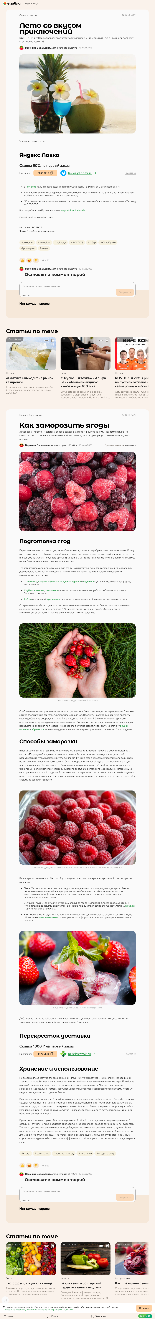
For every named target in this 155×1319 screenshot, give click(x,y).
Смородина (30, 581)
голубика (65, 581)
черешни (24, 729)
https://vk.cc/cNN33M (73, 210)
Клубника (29, 590)
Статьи (22, 15)
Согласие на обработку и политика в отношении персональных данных (38, 1309)
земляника (51, 590)
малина (40, 590)
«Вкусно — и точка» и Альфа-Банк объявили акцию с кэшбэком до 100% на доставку (84, 384)
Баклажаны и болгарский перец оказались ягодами (81, 1285)
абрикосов (37, 729)
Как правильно (36, 415)
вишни (124, 725)
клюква (42, 581)
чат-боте (31, 186)
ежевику (130, 905)
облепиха (53, 581)
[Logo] (12, 3)
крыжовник (54, 599)
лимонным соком (49, 917)
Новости (33, 15)
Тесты (9, 1278)
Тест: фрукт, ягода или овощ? (29, 1283)
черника (76, 581)
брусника (88, 581)
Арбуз (27, 599)
